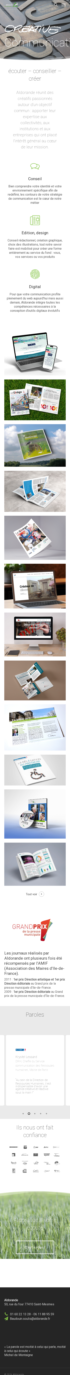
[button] (63, 5)
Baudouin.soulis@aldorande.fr (30, 1319)
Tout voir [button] (31, 894)
